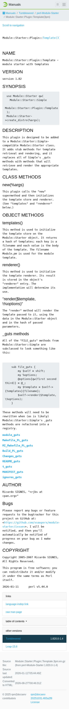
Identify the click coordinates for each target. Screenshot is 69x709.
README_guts (11, 461)
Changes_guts (12, 456)
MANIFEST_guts (12, 471)
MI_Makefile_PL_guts (17, 445)
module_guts (11, 434)
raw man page (14, 612)
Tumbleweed (26, 13)
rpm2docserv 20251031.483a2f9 (41, 696)
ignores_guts (12, 477)
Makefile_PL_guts (15, 440)
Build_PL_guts (12, 450)
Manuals (10, 13)
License (35, 702)
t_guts (7, 466)
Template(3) (51, 37)
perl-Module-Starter (48, 13)
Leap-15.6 (11, 646)
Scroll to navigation (13, 25)
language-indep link (17, 604)
